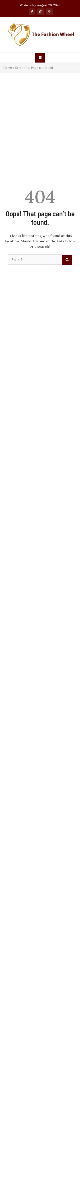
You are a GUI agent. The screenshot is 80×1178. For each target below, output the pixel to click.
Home (7, 68)
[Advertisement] (40, 115)
